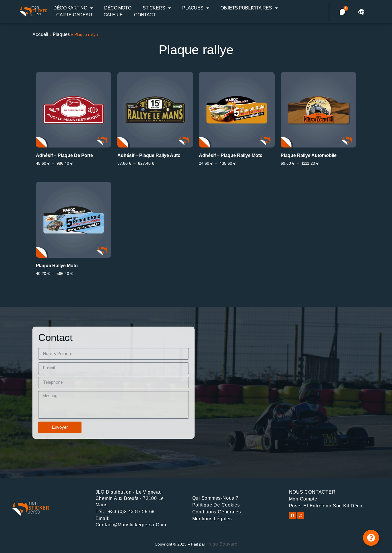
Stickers (154, 7)
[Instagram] (300, 515)
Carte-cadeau (74, 14)
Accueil (40, 34)
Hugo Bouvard (222, 544)
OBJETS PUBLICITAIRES (246, 7)
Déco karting (70, 7)
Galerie (113, 14)
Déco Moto (117, 7)
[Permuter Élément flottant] (371, 538)
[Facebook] (292, 515)
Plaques (192, 7)
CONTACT (145, 14)
